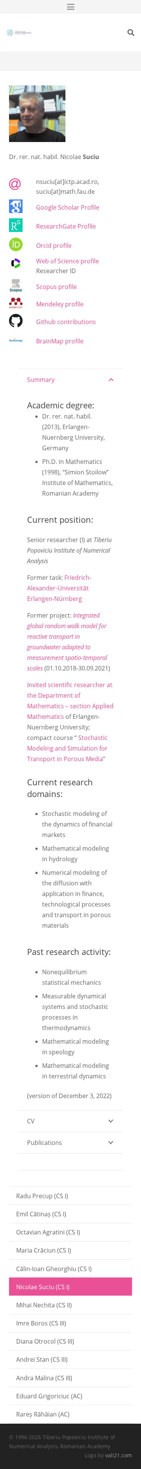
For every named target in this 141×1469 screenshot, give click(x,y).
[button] (70, 7)
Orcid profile (53, 245)
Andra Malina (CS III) (44, 1378)
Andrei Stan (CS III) (42, 1359)
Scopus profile (56, 287)
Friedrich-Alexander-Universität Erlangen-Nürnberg (59, 588)
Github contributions (66, 322)
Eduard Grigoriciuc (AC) (49, 1396)
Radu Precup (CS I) (42, 1196)
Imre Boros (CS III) (41, 1323)
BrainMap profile (59, 341)
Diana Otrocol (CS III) (45, 1341)
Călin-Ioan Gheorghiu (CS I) (54, 1269)
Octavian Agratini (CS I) (48, 1232)
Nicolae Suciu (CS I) (43, 1287)
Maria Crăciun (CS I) (43, 1250)
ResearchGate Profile (66, 226)
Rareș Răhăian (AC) (43, 1414)
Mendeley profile (59, 304)
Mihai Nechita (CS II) (44, 1305)
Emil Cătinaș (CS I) (41, 1214)
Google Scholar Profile (67, 207)
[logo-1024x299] (19, 32)
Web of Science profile (67, 261)
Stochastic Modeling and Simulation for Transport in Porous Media (67, 748)
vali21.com (118, 1455)
